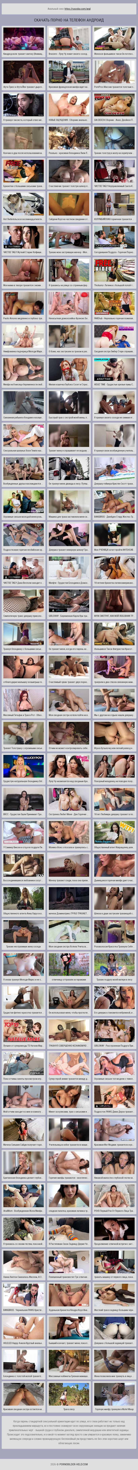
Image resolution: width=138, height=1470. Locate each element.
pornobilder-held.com (73, 1464)
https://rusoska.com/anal (78, 8)
